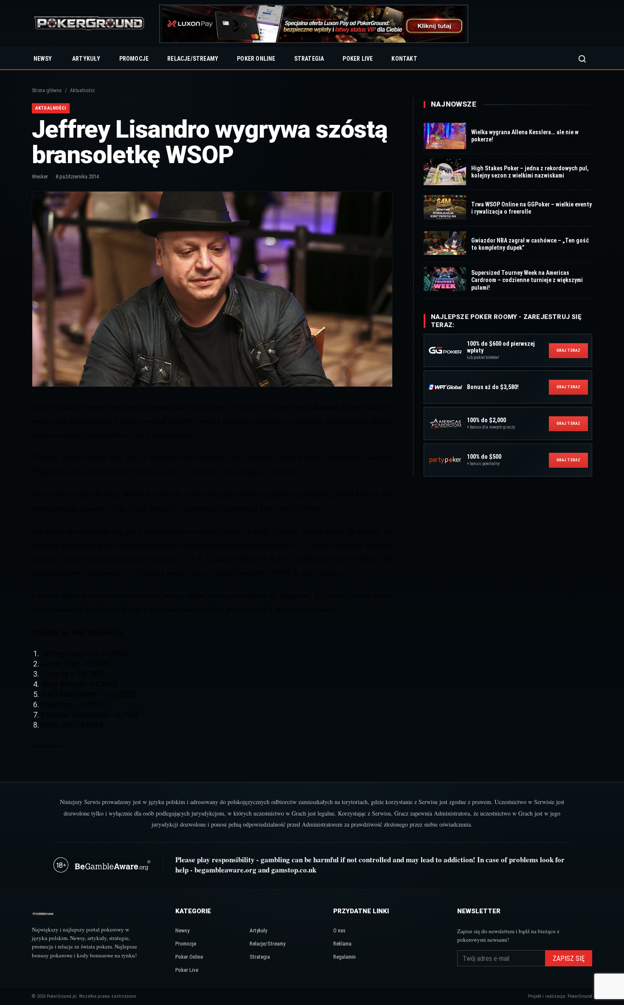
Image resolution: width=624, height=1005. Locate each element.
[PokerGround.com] (89, 24)
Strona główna (47, 90)
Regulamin (344, 957)
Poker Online (256, 58)
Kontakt (404, 58)
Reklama (342, 943)
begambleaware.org (225, 869)
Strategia (309, 58)
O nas (339, 930)
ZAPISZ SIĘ (569, 958)
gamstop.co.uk (293, 869)
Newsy (43, 58)
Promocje (134, 58)
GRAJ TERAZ (568, 350)
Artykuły (86, 58)
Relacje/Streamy (192, 58)
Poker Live (358, 58)
